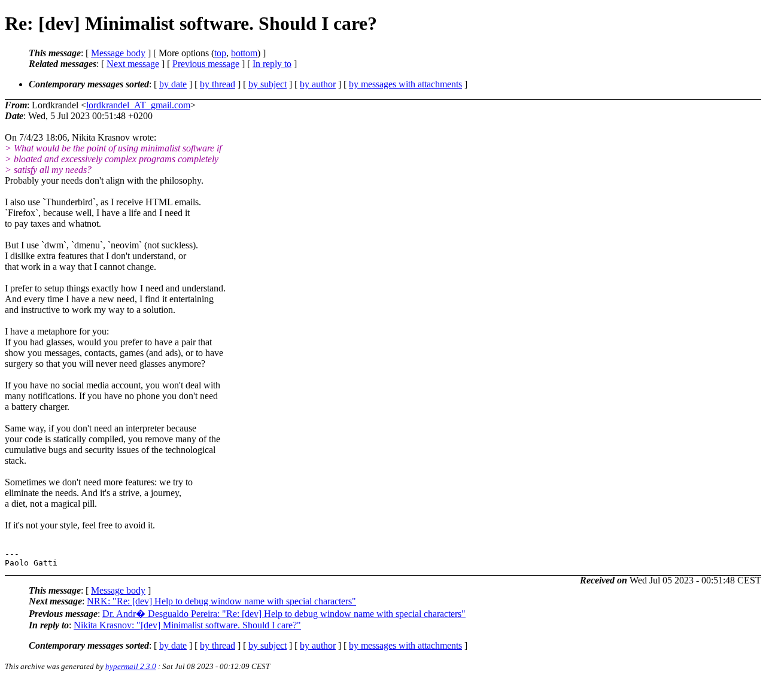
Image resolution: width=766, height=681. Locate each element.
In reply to (272, 64)
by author (318, 84)
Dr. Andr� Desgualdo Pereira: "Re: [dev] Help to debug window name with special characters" (284, 614)
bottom (244, 53)
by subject (267, 84)
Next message (133, 64)
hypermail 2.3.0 (130, 666)
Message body (118, 53)
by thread (217, 84)
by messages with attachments (405, 84)
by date (173, 84)
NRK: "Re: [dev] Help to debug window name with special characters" (221, 601)
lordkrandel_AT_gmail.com (138, 105)
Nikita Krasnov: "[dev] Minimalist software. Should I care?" (187, 625)
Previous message (205, 64)
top (220, 53)
